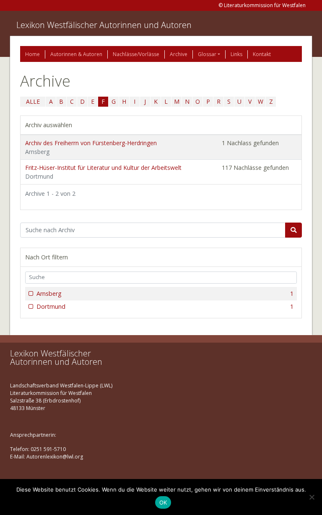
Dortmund (164, 306)
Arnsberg (164, 293)
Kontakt (262, 54)
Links (236, 54)
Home (32, 54)
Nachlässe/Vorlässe (136, 54)
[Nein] (311, 497)
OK (163, 502)
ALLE (33, 101)
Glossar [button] (207, 54)
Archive (178, 54)
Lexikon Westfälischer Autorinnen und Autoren (104, 25)
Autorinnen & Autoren (76, 54)
